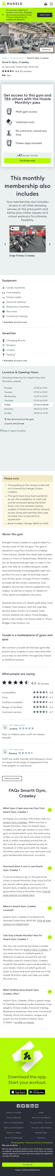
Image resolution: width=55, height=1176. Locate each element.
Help (41, 1113)
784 (7, 99)
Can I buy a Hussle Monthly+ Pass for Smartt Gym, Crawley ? (22, 937)
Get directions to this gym (20, 419)
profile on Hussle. (24, 1022)
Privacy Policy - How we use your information (41, 1125)
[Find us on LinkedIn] (32, 1107)
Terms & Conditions (41, 1118)
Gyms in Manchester (14, 1123)
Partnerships (41, 1133)
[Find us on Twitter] (23, 1107)
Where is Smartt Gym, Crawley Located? (19, 908)
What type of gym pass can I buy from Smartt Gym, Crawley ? (24, 810)
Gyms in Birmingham (14, 1128)
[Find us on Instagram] (27, 1107)
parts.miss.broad (14, 424)
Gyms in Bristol (14, 1118)
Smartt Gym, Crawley (15, 822)
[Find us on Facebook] (18, 1107)
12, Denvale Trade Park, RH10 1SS (20, 67)
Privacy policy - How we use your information (32, 1143)
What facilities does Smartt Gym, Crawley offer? (21, 992)
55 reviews (23, 71)
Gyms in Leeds (14, 1133)
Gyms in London (13, 1113)
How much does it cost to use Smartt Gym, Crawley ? (23, 868)
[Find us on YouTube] (36, 1107)
